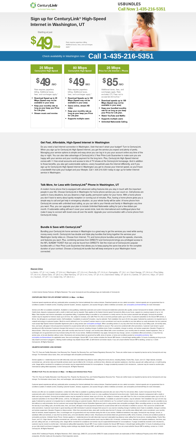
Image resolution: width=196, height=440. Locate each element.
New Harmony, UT (71, 274)
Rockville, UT (94, 272)
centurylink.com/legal (94, 324)
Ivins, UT (92, 274)
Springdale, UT (115, 272)
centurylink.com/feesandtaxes (42, 337)
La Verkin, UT (36, 272)
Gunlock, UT (39, 276)
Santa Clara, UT (48, 274)
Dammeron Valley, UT (114, 274)
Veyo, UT (155, 274)
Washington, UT (73, 272)
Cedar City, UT (60, 276)
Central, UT (137, 274)
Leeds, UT (54, 272)
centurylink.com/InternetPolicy (136, 305)
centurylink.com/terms (142, 335)
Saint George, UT (137, 272)
